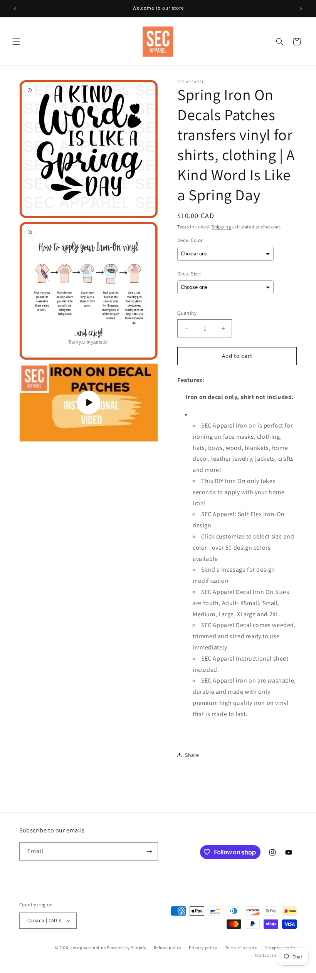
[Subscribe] (149, 851)
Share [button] (192, 755)
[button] (16, 41)
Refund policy (167, 947)
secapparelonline (88, 947)
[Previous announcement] (15, 8)
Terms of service (241, 947)
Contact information (276, 955)
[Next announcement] (300, 8)
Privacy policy (203, 947)
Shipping (221, 227)
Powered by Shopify (126, 947)
